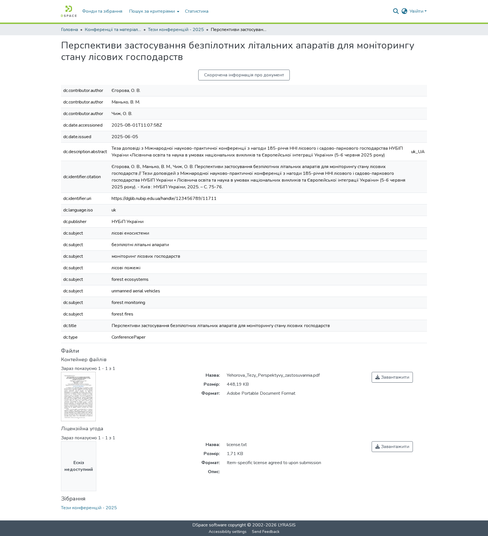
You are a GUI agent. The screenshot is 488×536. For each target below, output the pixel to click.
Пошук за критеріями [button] (152, 11)
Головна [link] (69, 30)
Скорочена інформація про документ (244, 75)
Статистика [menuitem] (196, 11)
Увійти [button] (416, 11)
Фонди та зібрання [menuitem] (102, 11)
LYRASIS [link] (287, 525)
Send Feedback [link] (266, 531)
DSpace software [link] (209, 525)
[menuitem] (153, 11)
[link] (392, 377)
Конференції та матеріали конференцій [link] (113, 30)
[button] (69, 11)
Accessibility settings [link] (228, 531)
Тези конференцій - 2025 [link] (176, 30)
